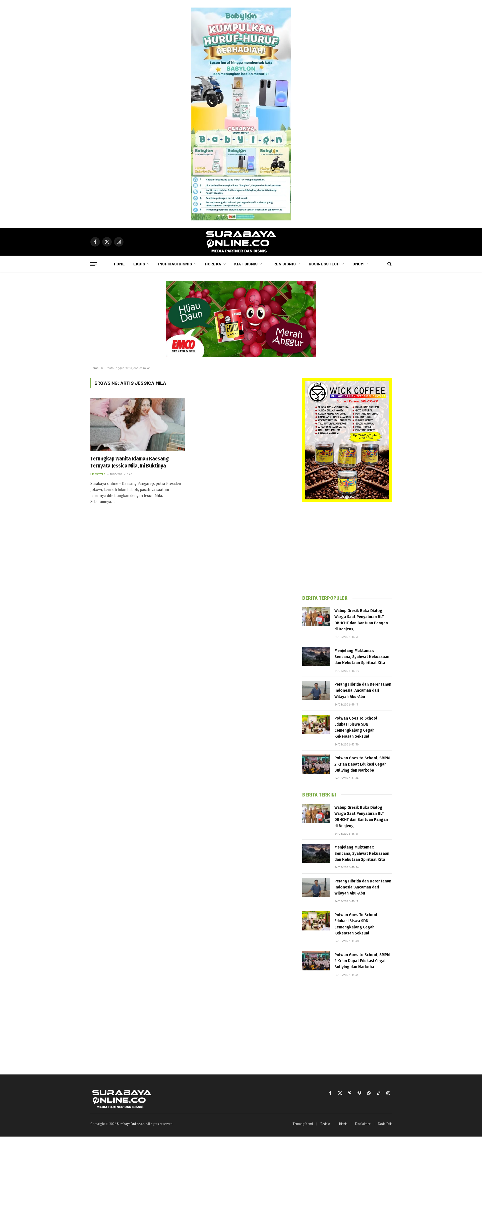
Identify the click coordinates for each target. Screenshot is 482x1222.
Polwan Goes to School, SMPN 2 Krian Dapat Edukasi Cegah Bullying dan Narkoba (362, 764)
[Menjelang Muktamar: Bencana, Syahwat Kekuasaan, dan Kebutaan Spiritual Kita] (316, 656)
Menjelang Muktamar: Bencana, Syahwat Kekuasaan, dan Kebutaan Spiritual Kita (362, 657)
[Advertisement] (347, 548)
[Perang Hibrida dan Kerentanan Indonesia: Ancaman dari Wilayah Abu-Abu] (316, 690)
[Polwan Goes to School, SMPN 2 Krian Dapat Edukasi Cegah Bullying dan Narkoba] (316, 764)
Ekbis (139, 263)
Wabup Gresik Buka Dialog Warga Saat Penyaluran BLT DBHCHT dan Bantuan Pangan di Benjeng (361, 620)
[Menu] (93, 264)
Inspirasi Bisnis (175, 263)
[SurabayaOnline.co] (241, 242)
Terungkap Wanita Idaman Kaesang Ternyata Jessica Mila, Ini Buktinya (129, 462)
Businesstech (324, 263)
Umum (358, 263)
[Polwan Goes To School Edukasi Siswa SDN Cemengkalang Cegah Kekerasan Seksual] (316, 724)
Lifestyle (97, 474)
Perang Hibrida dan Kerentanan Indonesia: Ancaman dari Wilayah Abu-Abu (362, 690)
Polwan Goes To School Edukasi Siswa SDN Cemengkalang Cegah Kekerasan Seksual (355, 727)
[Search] (389, 264)
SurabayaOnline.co (130, 1123)
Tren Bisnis (283, 263)
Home (119, 263)
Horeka (213, 263)
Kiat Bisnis (246, 263)
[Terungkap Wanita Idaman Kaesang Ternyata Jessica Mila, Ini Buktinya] (137, 424)
